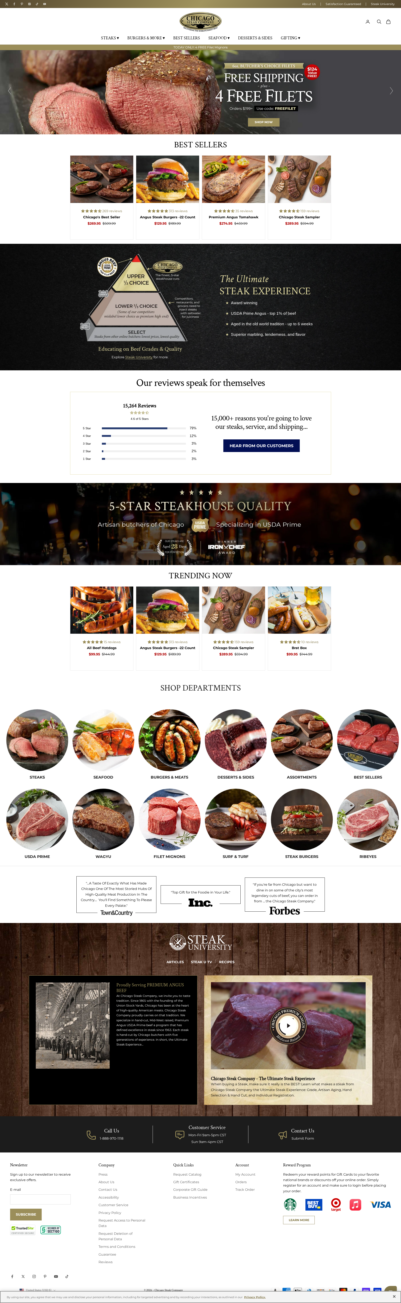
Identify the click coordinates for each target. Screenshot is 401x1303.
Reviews (106, 1262)
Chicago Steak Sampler (299, 217)
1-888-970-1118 (111, 1138)
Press (103, 1174)
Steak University (383, 4)
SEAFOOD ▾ (219, 38)
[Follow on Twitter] (23, 1276)
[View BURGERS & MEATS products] (169, 740)
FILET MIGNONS (169, 856)
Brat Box (299, 648)
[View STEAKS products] (37, 740)
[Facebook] (14, 4)
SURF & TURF (236, 856)
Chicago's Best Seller (101, 217)
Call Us (111, 1130)
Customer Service (113, 1205)
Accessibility (109, 1197)
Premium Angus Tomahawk (233, 217)
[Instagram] (29, 4)
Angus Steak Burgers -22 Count (167, 217)
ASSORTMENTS (302, 777)
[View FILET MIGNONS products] (169, 820)
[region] (200, 92)
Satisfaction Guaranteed (343, 4)
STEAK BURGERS (301, 856)
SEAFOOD (103, 777)
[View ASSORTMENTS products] (302, 740)
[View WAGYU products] (103, 820)
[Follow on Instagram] (34, 1276)
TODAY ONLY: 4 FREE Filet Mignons (200, 45)
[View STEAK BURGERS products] (302, 820)
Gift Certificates (186, 1182)
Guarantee (107, 1254)
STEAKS (37, 777)
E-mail (15, 1190)
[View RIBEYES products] (368, 820)
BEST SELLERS (186, 38)
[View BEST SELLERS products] (368, 740)
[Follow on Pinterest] (45, 1276)
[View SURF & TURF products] (236, 820)
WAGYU (103, 856)
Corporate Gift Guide (190, 1190)
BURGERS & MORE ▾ (146, 38)
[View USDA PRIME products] (37, 820)
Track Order (245, 1190)
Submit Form (303, 1138)
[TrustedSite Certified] (22, 1230)
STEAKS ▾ (110, 38)
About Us (309, 4)
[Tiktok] (37, 4)
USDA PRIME (37, 856)
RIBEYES (368, 856)
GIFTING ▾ (290, 38)
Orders (241, 1182)
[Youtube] (44, 4)
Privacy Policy (110, 1213)
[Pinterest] (22, 4)
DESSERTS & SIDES (255, 38)
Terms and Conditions (117, 1247)
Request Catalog (187, 1174)
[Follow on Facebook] (12, 1276)
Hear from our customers (261, 445)
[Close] (394, 1296)
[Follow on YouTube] (56, 1276)
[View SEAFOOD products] (103, 740)
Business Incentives (190, 1197)
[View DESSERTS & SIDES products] (236, 740)
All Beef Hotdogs (102, 648)
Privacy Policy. (255, 1297)
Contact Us (302, 1130)
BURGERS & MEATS (169, 777)
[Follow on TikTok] (67, 1276)
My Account (245, 1174)
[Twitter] (6, 4)
